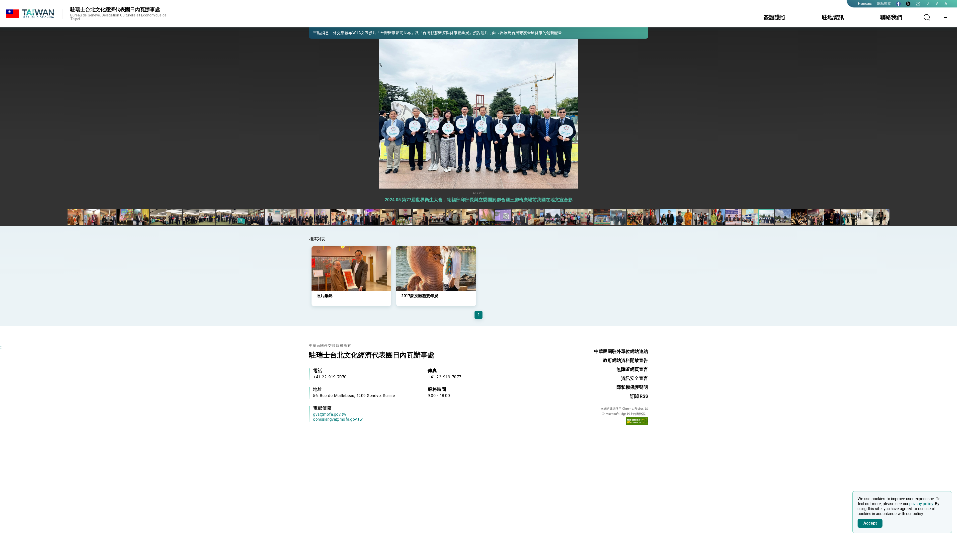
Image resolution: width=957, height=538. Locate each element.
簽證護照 (775, 17)
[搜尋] (927, 17)
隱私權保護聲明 (632, 387)
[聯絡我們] (918, 3)
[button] (316, 33)
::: (1, 347)
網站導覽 (884, 3)
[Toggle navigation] (947, 17)
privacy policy (921, 503)
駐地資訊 (833, 17)
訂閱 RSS (639, 396)
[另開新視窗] (898, 3)
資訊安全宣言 (634, 378)
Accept (870, 523)
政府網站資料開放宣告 (625, 360)
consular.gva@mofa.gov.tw (338, 419)
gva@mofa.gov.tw (329, 414)
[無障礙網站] (637, 422)
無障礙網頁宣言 (632, 369)
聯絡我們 (891, 17)
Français (865, 3)
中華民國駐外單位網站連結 (621, 351)
